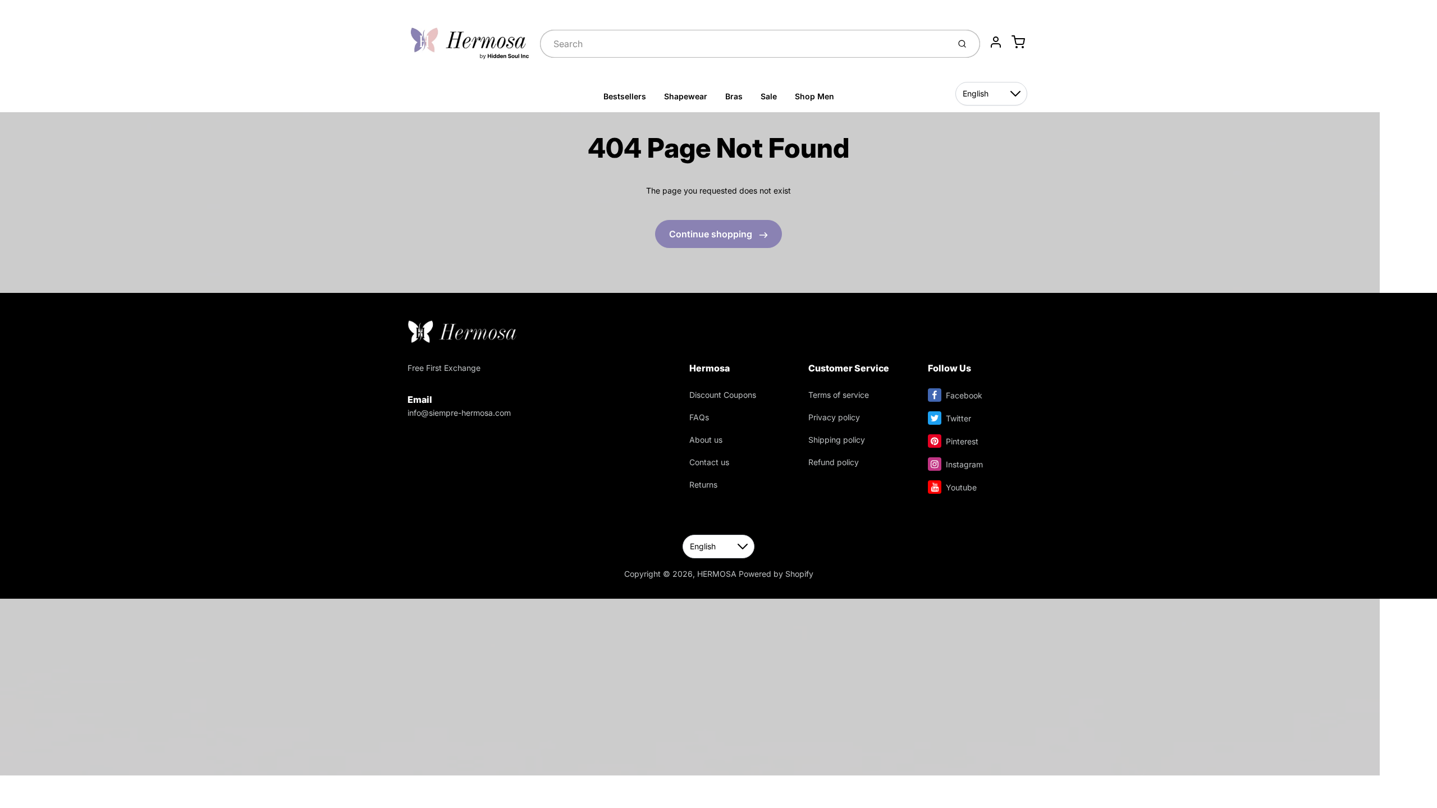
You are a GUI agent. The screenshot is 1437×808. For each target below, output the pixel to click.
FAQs (699, 417)
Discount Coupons (722, 395)
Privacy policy (834, 417)
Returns (703, 484)
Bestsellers (624, 96)
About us (705, 439)
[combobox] (743, 44)
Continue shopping (711, 234)
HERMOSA (716, 574)
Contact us (709, 462)
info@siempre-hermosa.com (459, 412)
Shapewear (685, 96)
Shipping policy (836, 439)
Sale (769, 96)
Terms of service (838, 395)
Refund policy (833, 462)
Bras (734, 96)
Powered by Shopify (776, 574)
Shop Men (814, 96)
